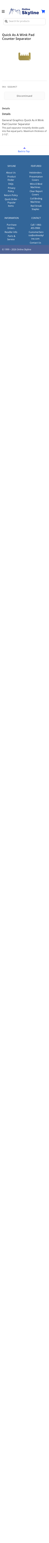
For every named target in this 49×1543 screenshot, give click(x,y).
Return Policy (11, 195)
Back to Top (24, 151)
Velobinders (35, 172)
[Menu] (3, 11)
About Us (11, 172)
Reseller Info (11, 232)
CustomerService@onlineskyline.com (36, 235)
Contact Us (35, 242)
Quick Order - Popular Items (11, 202)
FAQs (10, 183)
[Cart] (43, 11)
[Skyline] (23, 11)
